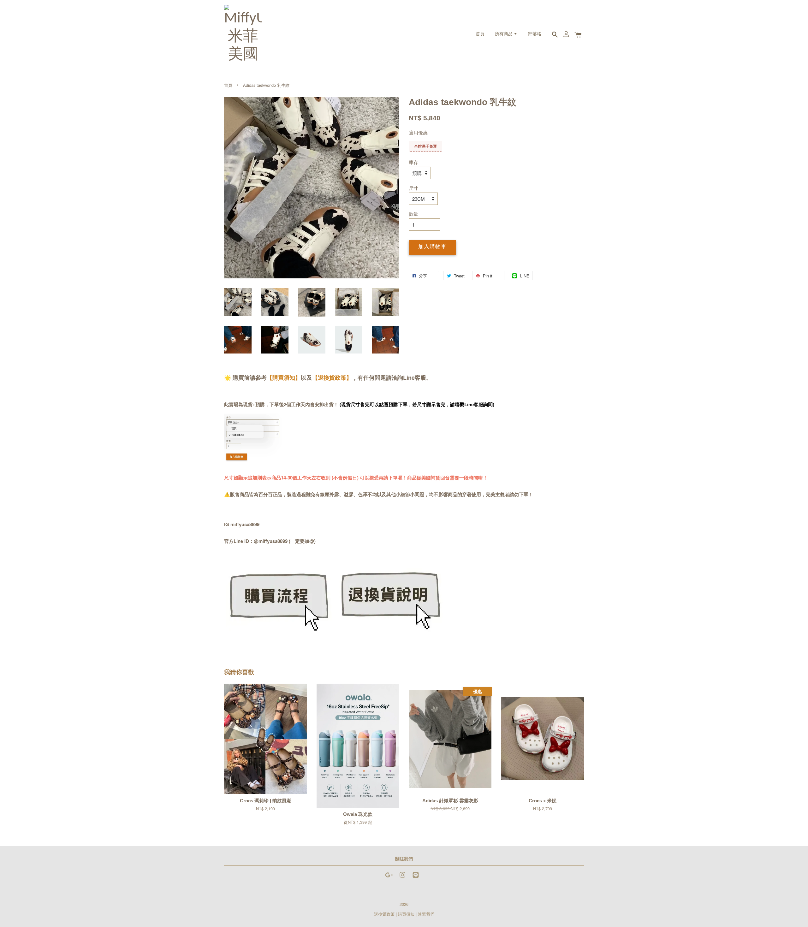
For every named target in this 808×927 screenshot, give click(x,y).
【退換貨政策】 (332, 377)
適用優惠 (418, 132)
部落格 (534, 34)
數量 (413, 213)
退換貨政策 (384, 914)
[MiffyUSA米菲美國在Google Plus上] (389, 878)
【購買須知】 (284, 377)
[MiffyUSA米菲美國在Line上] (415, 878)
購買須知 (406, 914)
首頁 (480, 34)
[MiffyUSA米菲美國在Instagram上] (402, 878)
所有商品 (504, 34)
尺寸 (413, 188)
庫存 (413, 162)
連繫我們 (426, 914)
